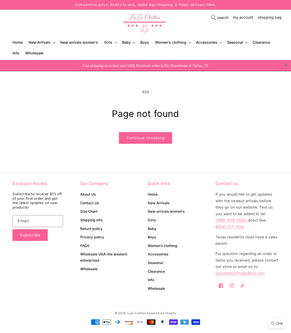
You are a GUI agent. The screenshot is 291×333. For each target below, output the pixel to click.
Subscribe (30, 235)
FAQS (84, 246)
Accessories (206, 42)
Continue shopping (145, 138)
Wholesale (89, 269)
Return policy (91, 229)
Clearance (156, 271)
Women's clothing (170, 42)
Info (151, 280)
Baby (126, 42)
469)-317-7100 (230, 227)
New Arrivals (39, 42)
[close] (286, 65)
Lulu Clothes (137, 313)
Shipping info (91, 220)
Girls (108, 42)
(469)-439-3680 (231, 220)
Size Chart (89, 211)
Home (153, 194)
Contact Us (89, 203)
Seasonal (235, 42)
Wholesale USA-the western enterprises (103, 257)
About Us (88, 194)
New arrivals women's (166, 211)
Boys (152, 237)
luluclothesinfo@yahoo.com (240, 273)
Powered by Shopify (161, 313)
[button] (41, 42)
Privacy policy (92, 237)
